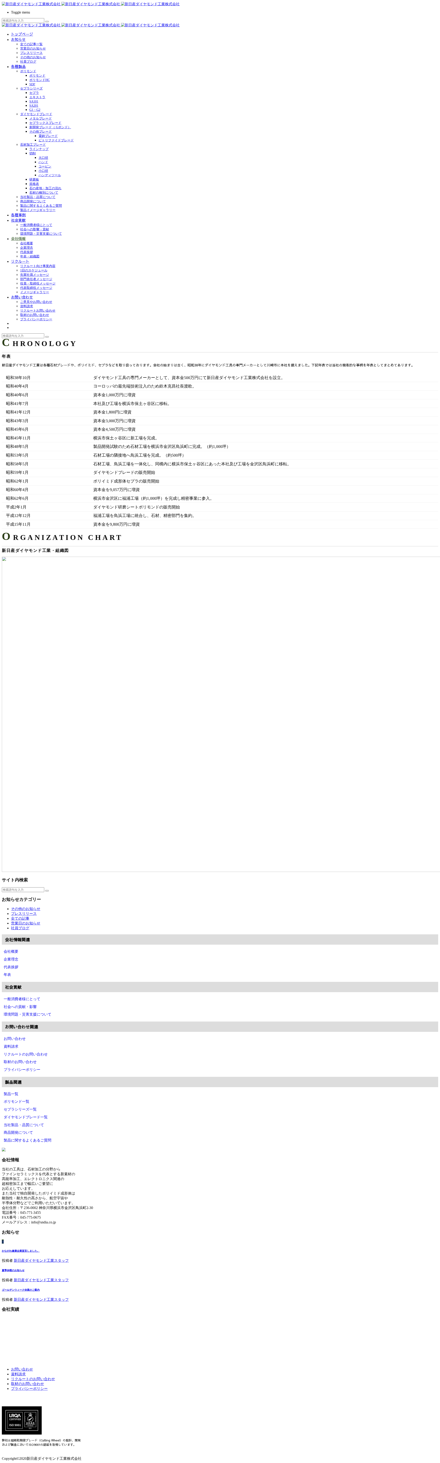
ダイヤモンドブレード (36, 114)
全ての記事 (20, 918)
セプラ (34, 93)
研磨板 (34, 179)
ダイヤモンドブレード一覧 (26, 1117)
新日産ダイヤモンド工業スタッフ (41, 1260)
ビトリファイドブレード (56, 140)
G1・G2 (34, 110)
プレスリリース (31, 53)
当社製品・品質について (37, 197)
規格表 (34, 184)
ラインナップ (39, 149)
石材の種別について (43, 192)
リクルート (20, 261)
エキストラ (37, 97)
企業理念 (26, 247)
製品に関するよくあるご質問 (41, 205)
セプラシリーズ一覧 (20, 1109)
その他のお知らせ (33, 57)
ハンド (43, 162)
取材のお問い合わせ (34, 315)
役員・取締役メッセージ (37, 283)
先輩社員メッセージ (34, 274)
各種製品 (18, 66)
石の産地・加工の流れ (45, 188)
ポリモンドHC (39, 80)
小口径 (43, 171)
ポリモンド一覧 (16, 1101)
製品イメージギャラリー (37, 210)
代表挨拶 (26, 252)
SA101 (33, 101)
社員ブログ (28, 61)
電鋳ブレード (48, 136)
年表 (7, 975)
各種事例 (18, 214)
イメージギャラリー (34, 292)
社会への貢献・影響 (20, 1007)
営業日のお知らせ (33, 48)
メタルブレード (40, 118)
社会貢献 (18, 220)
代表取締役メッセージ (36, 288)
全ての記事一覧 (31, 44)
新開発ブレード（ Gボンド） (50, 127)
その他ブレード (40, 131)
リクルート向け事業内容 (37, 266)
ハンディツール (49, 175)
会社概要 (26, 243)
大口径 (43, 157)
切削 (32, 153)
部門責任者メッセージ (36, 279)
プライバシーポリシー (36, 319)
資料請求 (26, 306)
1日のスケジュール (33, 270)
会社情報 (18, 238)
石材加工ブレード (33, 144)
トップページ (22, 33)
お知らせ (18, 39)
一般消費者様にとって (36, 225)
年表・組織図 (29, 256)
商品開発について (33, 201)
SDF (32, 84)
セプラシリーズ (31, 88)
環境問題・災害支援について (41, 233)
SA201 (33, 105)
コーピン (44, 166)
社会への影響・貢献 (34, 229)
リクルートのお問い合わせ (26, 1054)
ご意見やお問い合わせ (36, 302)
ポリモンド (28, 71)
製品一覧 (11, 1094)
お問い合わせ (22, 296)
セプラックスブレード (45, 123)
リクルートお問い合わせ (37, 310)
